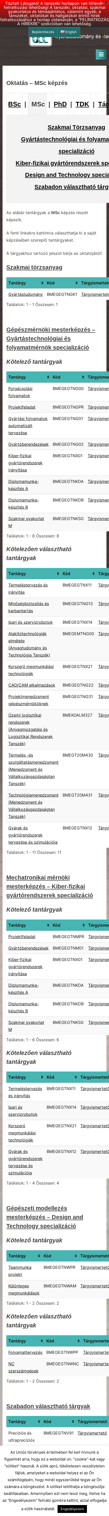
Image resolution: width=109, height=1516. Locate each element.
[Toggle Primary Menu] (101, 54)
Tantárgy (17, 282)
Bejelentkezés (43, 32)
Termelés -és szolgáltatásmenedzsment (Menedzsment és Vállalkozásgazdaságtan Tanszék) (33, 769)
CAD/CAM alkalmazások (31, 685)
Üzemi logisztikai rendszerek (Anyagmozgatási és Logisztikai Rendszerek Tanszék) (30, 729)
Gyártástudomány (25, 294)
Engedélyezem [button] (72, 1509)
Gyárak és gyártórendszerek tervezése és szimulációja (33, 835)
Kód (51, 282)
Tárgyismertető (92, 1433)
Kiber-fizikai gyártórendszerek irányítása (25, 462)
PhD (60, 104)
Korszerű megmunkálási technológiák (22, 1133)
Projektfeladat (21, 407)
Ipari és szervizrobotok (30, 622)
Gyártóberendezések (28, 444)
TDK (82, 104)
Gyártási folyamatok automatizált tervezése (28, 425)
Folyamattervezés (25, 1352)
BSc (14, 104)
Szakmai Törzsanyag (76, 127)
